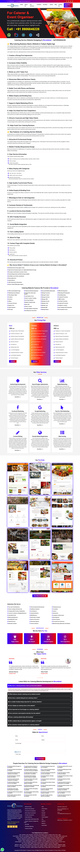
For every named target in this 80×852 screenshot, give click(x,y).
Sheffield (47, 841)
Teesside (52, 841)
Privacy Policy (57, 850)
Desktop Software (28, 828)
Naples (32, 843)
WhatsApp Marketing (29, 826)
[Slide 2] (40, 677)
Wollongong (49, 838)
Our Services (32, 5)
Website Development (29, 808)
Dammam (28, 847)
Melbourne (24, 838)
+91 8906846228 (11, 1)
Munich (31, 840)
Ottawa (33, 837)
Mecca (43, 847)
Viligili (64, 844)
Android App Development (30, 813)
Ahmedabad (41, 834)
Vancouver (53, 837)
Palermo (38, 843)
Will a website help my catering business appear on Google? (26, 721)
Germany (43, 815)
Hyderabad (36, 834)
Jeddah (32, 847)
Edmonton (37, 837)
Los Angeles (26, 836)
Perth (36, 838)
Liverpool (39, 841)
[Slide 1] (38, 677)
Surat (54, 834)
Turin (35, 843)
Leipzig (48, 840)
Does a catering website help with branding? (21, 717)
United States (44, 808)
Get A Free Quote (67, 5)
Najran (59, 847)
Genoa (42, 843)
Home (21, 4)
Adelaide (40, 838)
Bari (54, 843)
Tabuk (46, 847)
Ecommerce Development (30, 810)
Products (39, 4)
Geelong (54, 838)
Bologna (46, 843)
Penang (49, 846)
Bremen (60, 840)
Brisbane (32, 838)
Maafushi (60, 844)
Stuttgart (40, 840)
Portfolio (64, 850)
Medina (36, 847)
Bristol (56, 841)
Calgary (29, 837)
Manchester (34, 841)
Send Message (40, 758)
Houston (35, 836)
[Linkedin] (70, 1)
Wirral (64, 841)
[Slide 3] (42, 677)
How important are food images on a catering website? (24, 709)
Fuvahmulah (24, 844)
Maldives (43, 821)
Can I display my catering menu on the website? (22, 705)
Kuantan (41, 846)
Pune (56, 834)
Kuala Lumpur (34, 846)
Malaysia (43, 823)
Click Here (12, 361)
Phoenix (40, 836)
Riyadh (39, 847)
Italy (42, 819)
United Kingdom (45, 817)
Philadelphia (44, 836)
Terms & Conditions (49, 850)
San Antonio (50, 836)
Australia (43, 813)
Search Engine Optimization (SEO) (32, 819)
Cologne (35, 840)
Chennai (46, 834)
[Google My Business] (72, 1)
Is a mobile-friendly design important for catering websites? (26, 701)
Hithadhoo (30, 844)
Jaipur (59, 834)
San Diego (56, 836)
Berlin (24, 840)
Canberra (44, 838)
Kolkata (50, 834)
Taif (52, 847)
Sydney (28, 838)
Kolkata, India (64, 806)
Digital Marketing (28, 817)
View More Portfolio (39, 596)
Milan (29, 843)
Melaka (45, 846)
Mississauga (47, 837)
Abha (49, 847)
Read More (17, 396)
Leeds (43, 841)
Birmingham (28, 841)
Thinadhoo (42, 844)
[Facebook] (66, 1)
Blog (56, 4)
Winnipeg (42, 837)
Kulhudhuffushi (36, 844)
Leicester (60, 841)
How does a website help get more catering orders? (23, 698)
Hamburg (28, 840)
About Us (26, 5)
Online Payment (62, 818)
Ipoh (38, 846)
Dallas (60, 836)
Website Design (28, 806)
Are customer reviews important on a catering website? (24, 724)
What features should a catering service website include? (25, 694)
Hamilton (62, 837)
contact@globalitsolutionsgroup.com (23, 1)
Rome (25, 843)
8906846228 (61, 40)
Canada (43, 810)
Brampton (58, 837)
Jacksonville (64, 836)
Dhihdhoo (55, 844)
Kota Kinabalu (27, 846)
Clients (51, 4)
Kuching (59, 846)
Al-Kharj (55, 847)
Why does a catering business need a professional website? (26, 685)
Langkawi (64, 846)
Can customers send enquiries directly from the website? (25, 713)
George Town (54, 846)
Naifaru (46, 844)
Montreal (25, 837)
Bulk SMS (27, 824)
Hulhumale (50, 844)
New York (21, 836)
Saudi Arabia (44, 825)
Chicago (31, 836)
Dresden (44, 840)
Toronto (21, 837)
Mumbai (23, 834)
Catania (56, 843)
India (43, 806)
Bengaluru (31, 834)
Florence (50, 843)
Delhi (27, 834)
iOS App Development (29, 815)
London (24, 841)
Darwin (61, 838)
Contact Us (60, 5)
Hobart (58, 838)
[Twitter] (68, 1)
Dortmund (53, 840)
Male (21, 844)
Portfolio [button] (45, 4)
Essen (56, 840)
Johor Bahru (21, 846)
